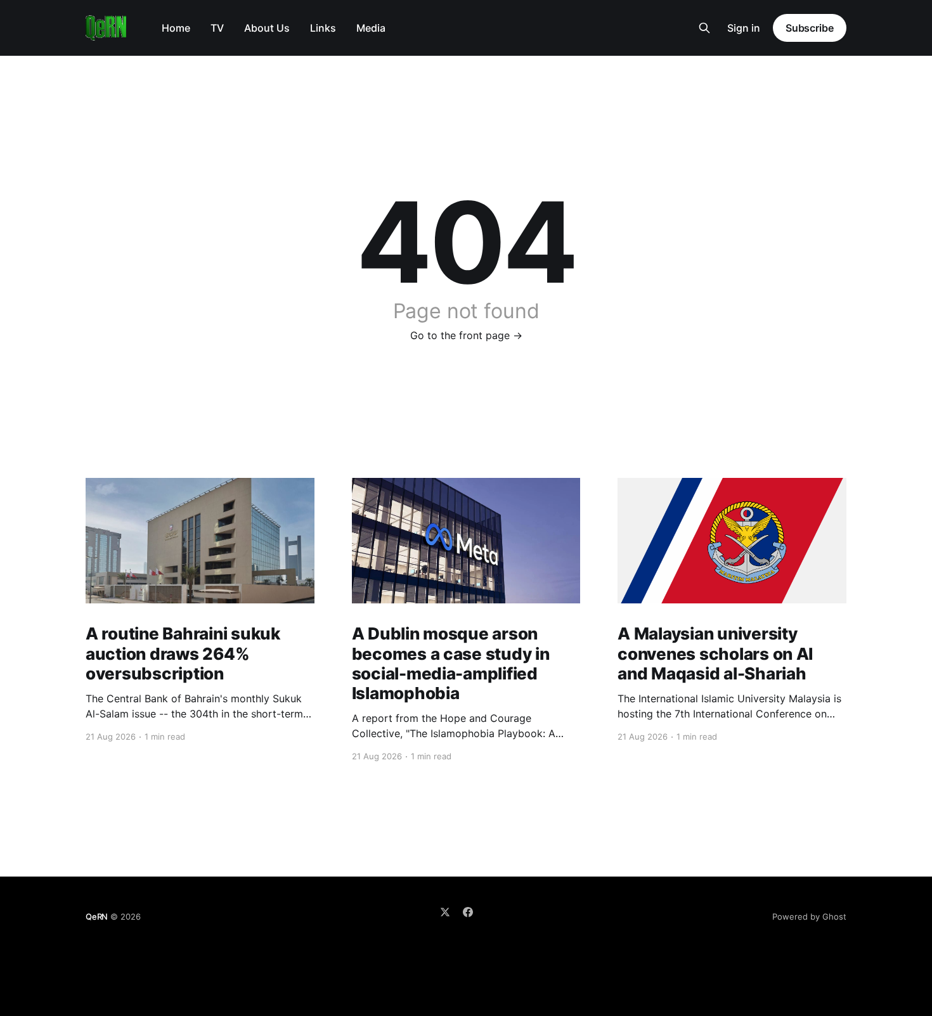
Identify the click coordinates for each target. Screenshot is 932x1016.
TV (217, 28)
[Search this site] (704, 28)
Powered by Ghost (809, 916)
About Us (267, 28)
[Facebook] (468, 912)
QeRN (97, 916)
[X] (445, 912)
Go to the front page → (466, 335)
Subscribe (810, 28)
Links (323, 28)
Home (176, 28)
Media (370, 28)
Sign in (743, 28)
